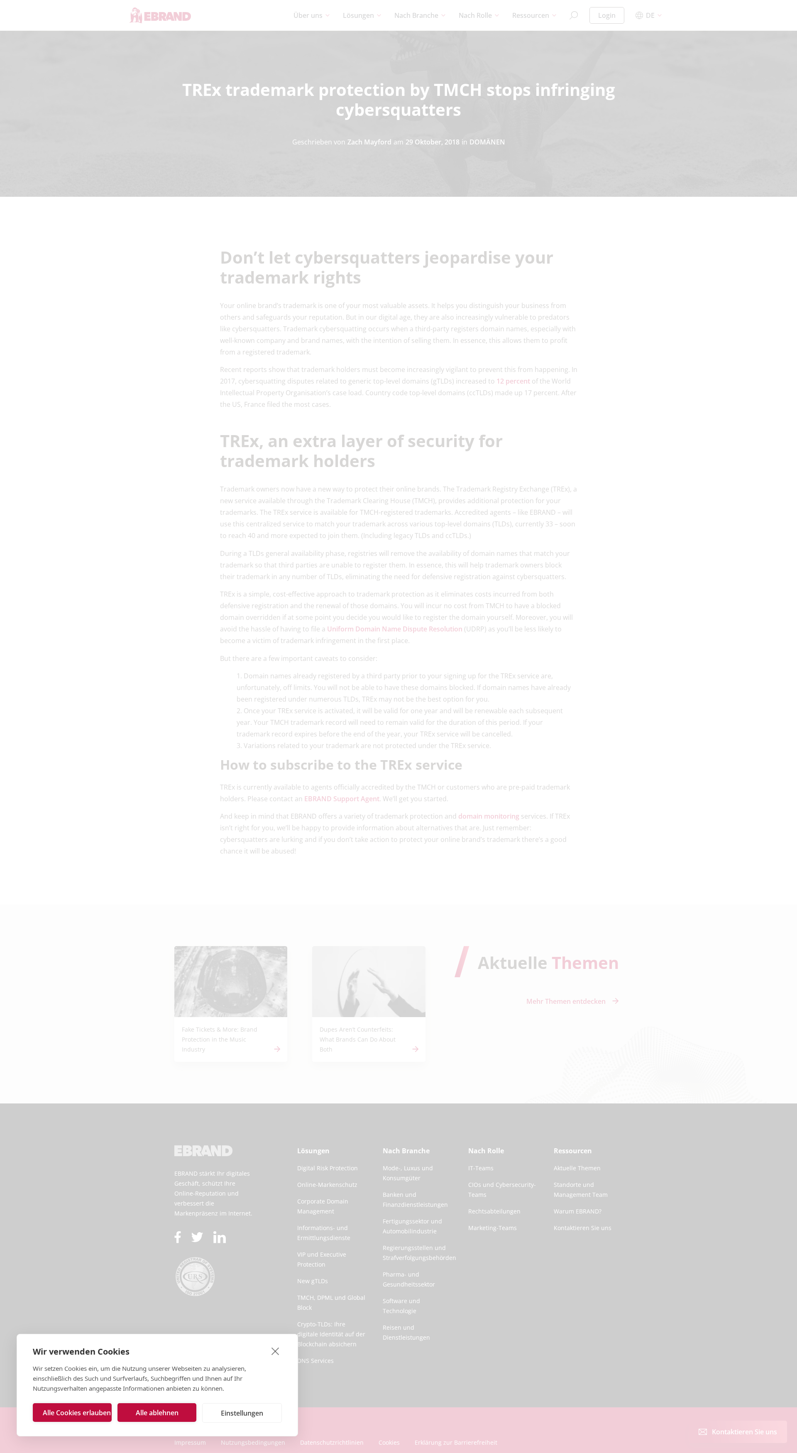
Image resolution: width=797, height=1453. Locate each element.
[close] (275, 1351)
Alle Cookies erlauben (77, 1412)
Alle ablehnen (157, 1412)
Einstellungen (242, 1413)
